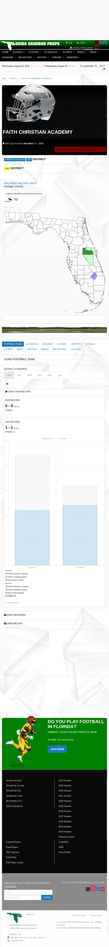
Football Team (13, 344)
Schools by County (15, 785)
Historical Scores (67, 837)
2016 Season (65, 821)
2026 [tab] (9, 375)
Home (4, 78)
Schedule (32, 344)
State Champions (14, 806)
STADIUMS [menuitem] (7, 57)
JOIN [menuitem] (70, 43)
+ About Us (29, 914)
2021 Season (65, 796)
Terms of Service (79, 915)
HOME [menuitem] (5, 52)
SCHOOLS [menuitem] (18, 52)
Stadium (90, 344)
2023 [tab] (39, 375)
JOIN (61, 847)
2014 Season (65, 832)
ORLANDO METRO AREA (20, 183)
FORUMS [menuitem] (56, 57)
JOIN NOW (57, 749)
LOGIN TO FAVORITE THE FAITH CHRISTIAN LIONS (81, 149)
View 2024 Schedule (12, 602)
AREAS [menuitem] (81, 52)
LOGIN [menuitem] (81, 43)
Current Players (13, 842)
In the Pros (11, 857)
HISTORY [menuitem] (42, 57)
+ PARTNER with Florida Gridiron (23, 928)
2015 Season (65, 826)
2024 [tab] (29, 375)
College (76, 349)
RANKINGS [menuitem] (72, 57)
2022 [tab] (49, 375)
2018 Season (65, 811)
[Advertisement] (54, 20)
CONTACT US (14, 934)
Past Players (12, 847)
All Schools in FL (14, 801)
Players (62, 344)
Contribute (63, 842)
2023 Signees (12, 852)
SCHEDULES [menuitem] (50, 52)
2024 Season (65, 780)
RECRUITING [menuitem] (25, 57)
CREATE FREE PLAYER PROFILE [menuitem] (82, 49)
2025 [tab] (19, 375)
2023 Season (65, 785)
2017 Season (65, 816)
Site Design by (78, 928)
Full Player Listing (14, 862)
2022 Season (65, 791)
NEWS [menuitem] (93, 52)
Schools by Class (14, 796)
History (76, 344)
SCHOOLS (13, 78)
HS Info (8, 349)
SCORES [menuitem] (67, 52)
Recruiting (59, 349)
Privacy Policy (96, 915)
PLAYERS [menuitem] (34, 52)
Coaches (47, 344)
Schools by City (13, 791)
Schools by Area (14, 780)
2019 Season (65, 806)
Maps (20, 349)
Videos (45, 349)
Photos (31, 349)
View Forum (64, 852)
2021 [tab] (60, 375)
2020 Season (65, 801)
